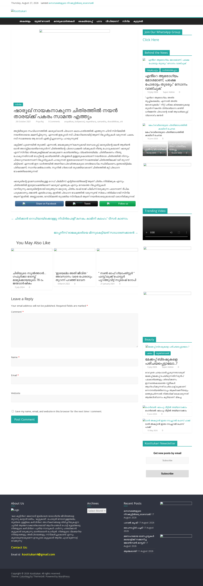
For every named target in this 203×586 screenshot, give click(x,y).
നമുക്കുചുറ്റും (152, 70)
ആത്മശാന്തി (130, 551)
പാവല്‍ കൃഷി (131, 522)
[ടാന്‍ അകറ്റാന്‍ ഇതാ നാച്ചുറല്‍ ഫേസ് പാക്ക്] (166, 420)
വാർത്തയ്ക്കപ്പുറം (169, 70)
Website (15, 393)
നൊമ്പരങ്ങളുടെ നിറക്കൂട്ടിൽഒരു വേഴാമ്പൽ (71, 2)
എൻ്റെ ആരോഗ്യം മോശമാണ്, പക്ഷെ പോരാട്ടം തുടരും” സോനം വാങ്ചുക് (166, 82)
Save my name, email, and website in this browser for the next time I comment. (58, 411)
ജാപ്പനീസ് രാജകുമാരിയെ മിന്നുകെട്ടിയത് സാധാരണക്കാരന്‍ (96, 232)
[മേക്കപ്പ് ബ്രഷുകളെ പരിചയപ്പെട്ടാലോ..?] (167, 346)
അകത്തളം (25, 21)
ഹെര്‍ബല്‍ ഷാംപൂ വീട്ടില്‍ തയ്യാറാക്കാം (166, 410)
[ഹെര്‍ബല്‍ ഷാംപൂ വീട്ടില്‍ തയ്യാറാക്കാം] (165, 407)
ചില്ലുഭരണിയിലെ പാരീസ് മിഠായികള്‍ (155, 148)
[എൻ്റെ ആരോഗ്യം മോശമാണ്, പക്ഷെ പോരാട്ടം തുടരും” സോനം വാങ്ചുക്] (167, 59)
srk (121, 121)
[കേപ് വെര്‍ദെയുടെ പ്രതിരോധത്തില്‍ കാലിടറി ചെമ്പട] (166, 125)
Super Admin (169, 92)
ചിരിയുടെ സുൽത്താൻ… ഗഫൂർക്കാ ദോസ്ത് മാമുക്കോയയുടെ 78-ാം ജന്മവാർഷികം (29, 278)
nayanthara (91, 121)
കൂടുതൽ (138, 21)
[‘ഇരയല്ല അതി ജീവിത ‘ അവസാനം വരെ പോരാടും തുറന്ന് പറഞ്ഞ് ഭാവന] (74, 250)
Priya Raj (40, 121)
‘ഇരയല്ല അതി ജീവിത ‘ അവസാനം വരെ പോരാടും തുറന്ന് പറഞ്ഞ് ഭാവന (74, 276)
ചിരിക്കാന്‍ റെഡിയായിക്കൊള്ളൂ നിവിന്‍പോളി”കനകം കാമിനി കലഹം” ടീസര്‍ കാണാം (69, 218)
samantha (101, 121)
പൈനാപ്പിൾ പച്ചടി (133, 527)
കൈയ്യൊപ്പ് (85, 21)
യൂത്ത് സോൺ (42, 21)
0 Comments (54, 121)
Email (15, 375)
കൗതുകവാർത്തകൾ (64, 21)
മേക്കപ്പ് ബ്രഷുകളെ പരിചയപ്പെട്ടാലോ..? (161, 361)
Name (15, 357)
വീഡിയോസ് (111, 21)
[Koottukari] (14, 21)
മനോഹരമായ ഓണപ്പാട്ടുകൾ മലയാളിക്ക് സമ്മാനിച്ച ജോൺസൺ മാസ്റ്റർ (139, 539)
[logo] (15, 509)
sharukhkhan (113, 121)
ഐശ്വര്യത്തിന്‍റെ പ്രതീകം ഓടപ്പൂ (178, 146)
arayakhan (69, 121)
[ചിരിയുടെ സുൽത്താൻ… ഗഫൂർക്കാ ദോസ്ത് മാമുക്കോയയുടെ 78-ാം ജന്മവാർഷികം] (31, 250)
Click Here (151, 39)
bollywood (80, 121)
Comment (17, 311)
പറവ (99, 21)
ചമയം (149, 353)
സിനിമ (126, 21)
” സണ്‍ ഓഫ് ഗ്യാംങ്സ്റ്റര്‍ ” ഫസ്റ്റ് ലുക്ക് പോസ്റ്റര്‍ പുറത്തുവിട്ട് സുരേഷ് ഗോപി (117, 276)
